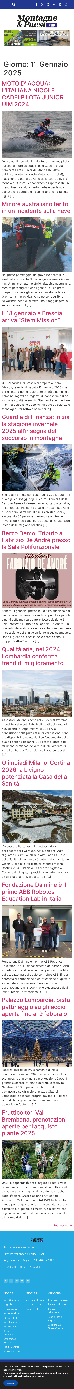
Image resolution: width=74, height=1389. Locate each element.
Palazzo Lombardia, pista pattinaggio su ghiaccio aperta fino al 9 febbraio (36, 1006)
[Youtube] (54, 4)
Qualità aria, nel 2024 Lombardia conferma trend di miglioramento (32, 656)
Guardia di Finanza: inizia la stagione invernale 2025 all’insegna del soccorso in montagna (36, 427)
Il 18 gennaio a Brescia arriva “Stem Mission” (32, 317)
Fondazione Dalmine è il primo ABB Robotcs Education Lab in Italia (34, 891)
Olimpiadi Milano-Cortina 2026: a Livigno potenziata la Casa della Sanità (36, 773)
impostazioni (36, 1376)
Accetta (10, 1383)
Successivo (62, 1225)
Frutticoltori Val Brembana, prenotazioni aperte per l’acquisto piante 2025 (34, 1123)
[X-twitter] (42, 4)
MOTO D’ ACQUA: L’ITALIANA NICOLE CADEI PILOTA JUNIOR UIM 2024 (33, 94)
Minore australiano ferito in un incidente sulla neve (36, 207)
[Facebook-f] (36, 4)
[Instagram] (48, 4)
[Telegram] (60, 4)
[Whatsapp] (66, 4)
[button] (14, 5)
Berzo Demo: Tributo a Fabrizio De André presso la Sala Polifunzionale (36, 540)
